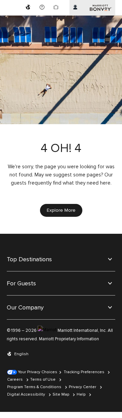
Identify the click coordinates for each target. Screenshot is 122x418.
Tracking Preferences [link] (84, 372)
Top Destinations (29, 259)
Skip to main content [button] (22, 3)
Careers (15, 379)
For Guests (21, 283)
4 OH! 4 (61, 148)
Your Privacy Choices (37, 372)
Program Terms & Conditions (34, 387)
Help (81, 394)
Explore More (61, 210)
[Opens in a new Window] (29, 7)
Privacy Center (82, 387)
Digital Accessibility (26, 394)
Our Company (25, 307)
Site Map (61, 394)
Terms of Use (43, 379)
